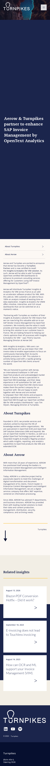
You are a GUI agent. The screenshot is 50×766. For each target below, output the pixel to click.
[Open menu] (43, 7)
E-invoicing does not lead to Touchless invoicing (23, 632)
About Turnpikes (12, 246)
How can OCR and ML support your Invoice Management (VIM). (21, 669)
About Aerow (10, 254)
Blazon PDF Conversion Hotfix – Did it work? (22, 598)
